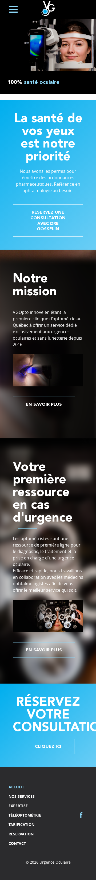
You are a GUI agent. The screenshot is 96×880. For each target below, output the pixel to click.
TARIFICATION (21, 824)
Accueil (17, 786)
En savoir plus (44, 405)
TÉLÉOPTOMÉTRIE (25, 815)
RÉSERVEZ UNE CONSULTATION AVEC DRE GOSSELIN (48, 220)
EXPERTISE (18, 805)
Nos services (22, 796)
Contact (17, 843)
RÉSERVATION (21, 833)
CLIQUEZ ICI (48, 747)
